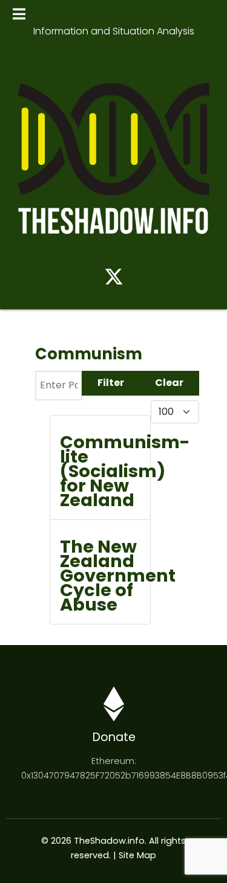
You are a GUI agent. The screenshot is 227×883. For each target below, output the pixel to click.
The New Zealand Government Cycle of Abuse (118, 576)
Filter (110, 383)
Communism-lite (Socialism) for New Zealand (125, 471)
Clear (169, 383)
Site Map (137, 855)
